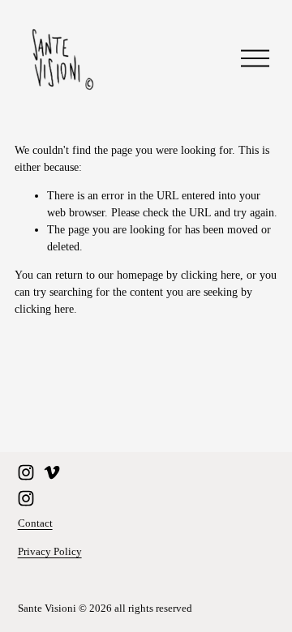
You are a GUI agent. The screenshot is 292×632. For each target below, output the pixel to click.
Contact (35, 523)
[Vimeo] (52, 472)
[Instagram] (26, 472)
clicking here (210, 275)
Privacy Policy (50, 551)
